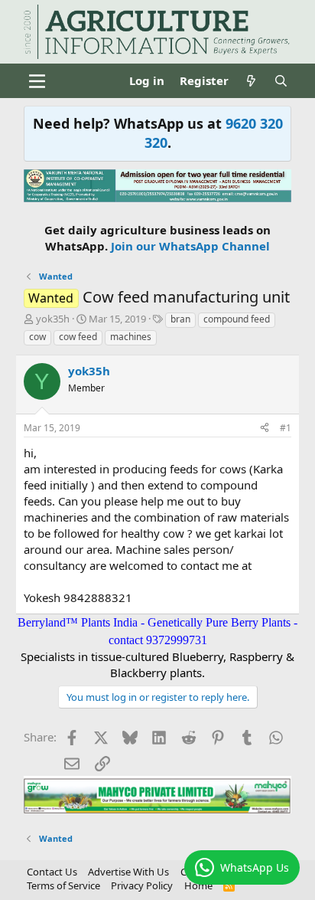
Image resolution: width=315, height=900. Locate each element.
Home (198, 885)
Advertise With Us (128, 872)
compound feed (236, 319)
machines (130, 336)
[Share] (264, 428)
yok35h (53, 319)
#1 (285, 427)
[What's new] (251, 81)
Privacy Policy (142, 885)
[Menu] (37, 81)
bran (180, 319)
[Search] (281, 81)
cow (37, 336)
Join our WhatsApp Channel (190, 246)
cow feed (78, 336)
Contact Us (52, 872)
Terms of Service (63, 885)
